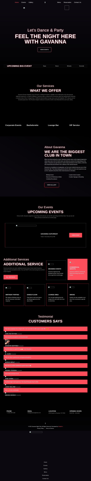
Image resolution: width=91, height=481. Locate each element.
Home (17, 2)
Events (23, 2)
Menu (59, 2)
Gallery (31, 2)
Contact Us (77, 2)
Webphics (60, 426)
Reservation (67, 2)
